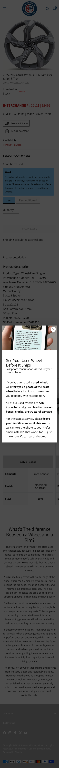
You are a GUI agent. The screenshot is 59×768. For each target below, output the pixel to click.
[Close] (53, 329)
